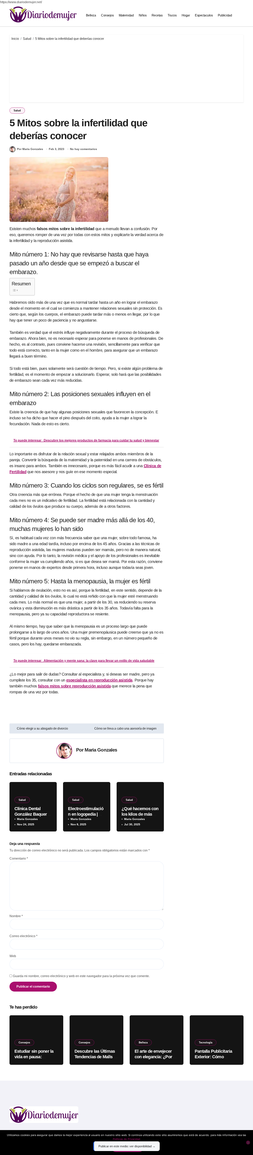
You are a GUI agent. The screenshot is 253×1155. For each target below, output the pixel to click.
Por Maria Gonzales (30, 149)
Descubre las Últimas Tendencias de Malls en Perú (96, 1057)
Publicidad (225, 15)
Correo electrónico (23, 936)
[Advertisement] (127, 71)
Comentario (18, 858)
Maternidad (126, 15)
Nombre (16, 916)
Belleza (91, 15)
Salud (17, 110)
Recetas (157, 15)
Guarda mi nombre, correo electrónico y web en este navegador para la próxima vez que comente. (81, 976)
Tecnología (205, 1042)
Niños (143, 15)
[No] (248, 1143)
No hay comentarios (83, 149)
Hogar (186, 15)
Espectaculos (204, 15)
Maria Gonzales (101, 750)
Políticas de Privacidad (126, 1139)
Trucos (172, 15)
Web (12, 956)
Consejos (107, 15)
